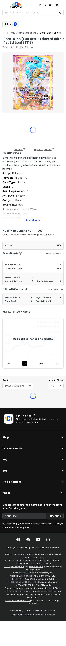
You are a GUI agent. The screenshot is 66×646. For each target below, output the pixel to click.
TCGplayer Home (41, 44)
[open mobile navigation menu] (5, 5)
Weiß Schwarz (36, 211)
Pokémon (19, 227)
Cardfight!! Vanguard (14, 211)
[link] (16, 5)
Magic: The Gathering (15, 199)
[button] (60, 13)
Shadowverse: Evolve (23, 217)
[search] (30, 12)
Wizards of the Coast (33, 202)
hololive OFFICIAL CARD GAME (27, 224)
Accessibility (50, 255)
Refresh (19, 44)
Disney (58, 233)
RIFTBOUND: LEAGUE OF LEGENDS (22, 236)
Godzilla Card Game (20, 221)
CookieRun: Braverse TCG (18, 245)
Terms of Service (33, 255)
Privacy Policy (23, 172)
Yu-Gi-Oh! (9, 205)
